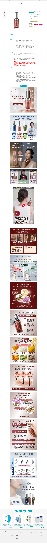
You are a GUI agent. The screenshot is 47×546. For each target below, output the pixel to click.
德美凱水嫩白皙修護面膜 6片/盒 (39, 524)
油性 (36, 21)
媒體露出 (12, 535)
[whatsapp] (8, 1)
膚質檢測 (17, 3)
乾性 (34, 21)
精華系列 (17, 536)
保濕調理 (17, 535)
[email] (5, 1)
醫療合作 (12, 536)
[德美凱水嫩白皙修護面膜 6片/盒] (39, 519)
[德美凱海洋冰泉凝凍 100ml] (7, 519)
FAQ (27, 3)
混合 (38, 21)
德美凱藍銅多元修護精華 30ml (18, 524)
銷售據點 (41, 3)
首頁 (29, 11)
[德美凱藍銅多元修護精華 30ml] (18, 519)
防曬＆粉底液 (17, 540)
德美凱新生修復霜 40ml (27, 524)
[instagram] (6, 1)
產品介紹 (13, 3)
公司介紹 (8, 3)
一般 (32, 21)
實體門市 (42, 535)
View (10, 527)
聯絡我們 (36, 3)
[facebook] (9, 1)
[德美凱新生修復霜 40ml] (28, 519)
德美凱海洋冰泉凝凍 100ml (6, 524)
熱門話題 (32, 3)
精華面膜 (17, 538)
